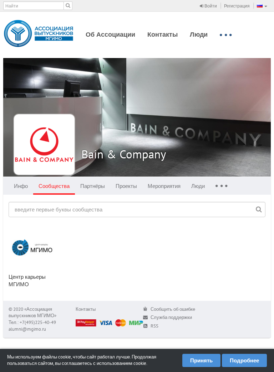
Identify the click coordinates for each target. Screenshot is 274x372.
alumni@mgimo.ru (27, 329)
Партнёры (92, 186)
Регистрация (237, 6)
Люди (199, 34)
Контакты (162, 34)
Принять (201, 360)
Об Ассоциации (110, 34)
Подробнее (244, 360)
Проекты (126, 186)
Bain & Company (123, 154)
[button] (262, 5)
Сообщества (54, 186)
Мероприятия (164, 186)
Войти (210, 6)
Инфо (21, 186)
